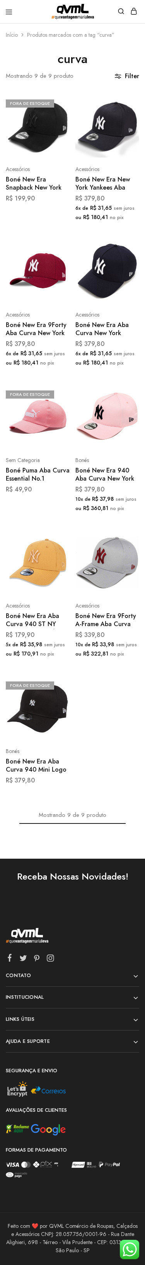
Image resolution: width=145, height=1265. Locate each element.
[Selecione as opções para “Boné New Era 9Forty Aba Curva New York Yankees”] (55, 248)
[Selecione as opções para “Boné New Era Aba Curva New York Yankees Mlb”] (125, 248)
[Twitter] (23, 959)
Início (12, 35)
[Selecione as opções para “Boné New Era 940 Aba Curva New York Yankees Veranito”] (125, 393)
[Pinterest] (37, 959)
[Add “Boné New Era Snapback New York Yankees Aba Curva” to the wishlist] (55, 131)
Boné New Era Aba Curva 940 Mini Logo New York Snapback (36, 766)
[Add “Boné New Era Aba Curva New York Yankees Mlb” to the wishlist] (125, 277)
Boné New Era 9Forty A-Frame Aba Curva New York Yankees (105, 620)
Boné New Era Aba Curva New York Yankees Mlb (102, 329)
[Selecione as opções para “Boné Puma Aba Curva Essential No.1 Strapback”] (55, 393)
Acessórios (18, 169)
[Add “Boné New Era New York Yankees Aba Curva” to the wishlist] (125, 131)
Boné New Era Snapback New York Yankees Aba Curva (33, 184)
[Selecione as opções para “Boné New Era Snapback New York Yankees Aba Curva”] (55, 102)
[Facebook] (10, 959)
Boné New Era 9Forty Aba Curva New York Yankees (36, 329)
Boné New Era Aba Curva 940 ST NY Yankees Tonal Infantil (36, 620)
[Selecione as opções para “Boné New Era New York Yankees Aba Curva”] (125, 102)
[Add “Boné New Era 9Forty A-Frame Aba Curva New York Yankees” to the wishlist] (125, 568)
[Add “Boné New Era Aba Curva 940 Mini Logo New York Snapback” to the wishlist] (55, 713)
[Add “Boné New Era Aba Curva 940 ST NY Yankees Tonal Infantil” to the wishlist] (55, 568)
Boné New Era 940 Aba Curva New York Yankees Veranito (104, 475)
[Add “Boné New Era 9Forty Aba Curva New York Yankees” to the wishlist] (55, 277)
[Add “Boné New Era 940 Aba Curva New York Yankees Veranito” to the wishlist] (125, 422)
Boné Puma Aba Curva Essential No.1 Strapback (38, 475)
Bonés (82, 460)
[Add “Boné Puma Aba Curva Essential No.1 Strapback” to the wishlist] (55, 422)
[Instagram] (50, 959)
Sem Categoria (23, 460)
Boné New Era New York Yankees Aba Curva (102, 184)
